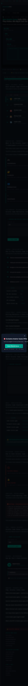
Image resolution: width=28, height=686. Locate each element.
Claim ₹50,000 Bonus (13, 346)
